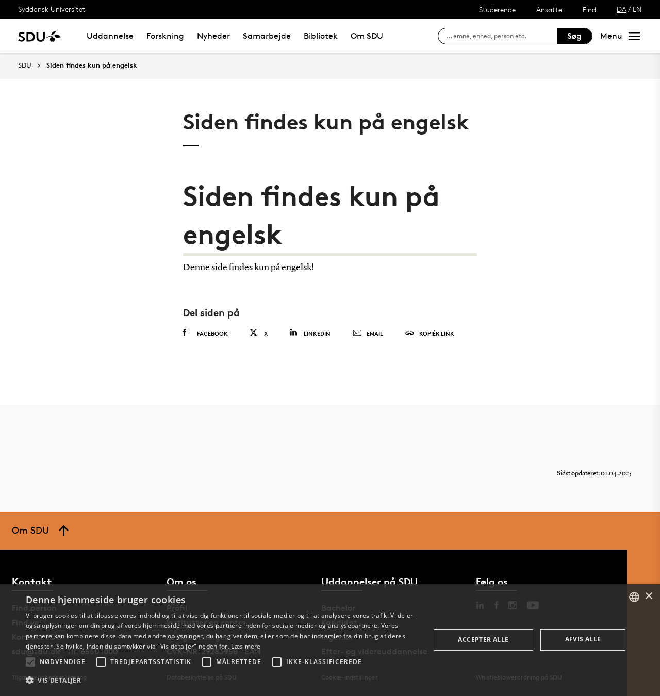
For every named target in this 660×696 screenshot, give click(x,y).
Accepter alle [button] (483, 639)
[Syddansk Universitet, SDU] (39, 35)
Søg (574, 36)
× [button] (648, 596)
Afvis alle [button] (583, 639)
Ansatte (549, 9)
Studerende (497, 9)
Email (375, 333)
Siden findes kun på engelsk (91, 65)
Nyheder (213, 36)
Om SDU (367, 36)
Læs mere (245, 646)
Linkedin (317, 333)
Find (589, 9)
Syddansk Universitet (52, 9)
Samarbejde (267, 36)
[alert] (330, 640)
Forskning (165, 36)
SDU (24, 65)
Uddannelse (110, 36)
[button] (30, 662)
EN (637, 9)
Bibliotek (321, 36)
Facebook (212, 333)
